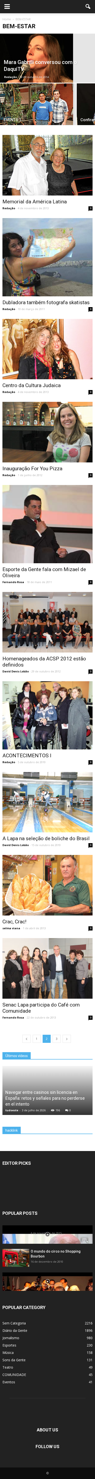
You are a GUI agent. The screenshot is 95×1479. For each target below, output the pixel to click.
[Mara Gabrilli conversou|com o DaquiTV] (47, 58)
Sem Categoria (14, 1323)
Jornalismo (10, 1337)
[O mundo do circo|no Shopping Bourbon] (15, 1258)
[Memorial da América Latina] (47, 165)
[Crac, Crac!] (47, 885)
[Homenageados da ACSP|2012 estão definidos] (47, 622)
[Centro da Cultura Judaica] (47, 349)
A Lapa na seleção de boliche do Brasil (46, 838)
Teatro (7, 1367)
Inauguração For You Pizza (32, 468)
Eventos (8, 1382)
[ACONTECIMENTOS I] (47, 715)
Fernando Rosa (13, 582)
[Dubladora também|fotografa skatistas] (47, 257)
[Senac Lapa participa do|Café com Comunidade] (47, 968)
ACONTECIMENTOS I (26, 756)
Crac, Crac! (14, 922)
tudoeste (11, 1110)
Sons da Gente (14, 1360)
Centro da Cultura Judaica (31, 385)
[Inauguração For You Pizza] (47, 432)
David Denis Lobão (15, 671)
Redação (10, 77)
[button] (88, 6)
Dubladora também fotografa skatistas (46, 302)
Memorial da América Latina (34, 202)
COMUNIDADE (14, 1374)
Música (8, 1352)
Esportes (9, 1345)
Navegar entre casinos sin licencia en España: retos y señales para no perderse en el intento (45, 1098)
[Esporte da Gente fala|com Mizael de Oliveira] (47, 524)
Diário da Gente (14, 1330)
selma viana (11, 928)
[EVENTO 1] (38, 107)
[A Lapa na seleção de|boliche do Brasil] (47, 802)
